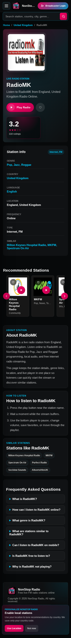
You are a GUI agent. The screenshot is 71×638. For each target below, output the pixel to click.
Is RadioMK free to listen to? (31, 555)
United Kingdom (23, 25)
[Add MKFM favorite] (38, 282)
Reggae (26, 164)
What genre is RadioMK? (28, 520)
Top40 (49, 303)
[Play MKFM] (46, 290)
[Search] (63, 16)
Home (6, 25)
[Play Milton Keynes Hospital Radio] (21, 290)
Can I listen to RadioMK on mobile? (35, 545)
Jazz (17, 164)
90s (61, 306)
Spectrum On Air (18, 248)
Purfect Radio (39, 462)
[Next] (64, 296)
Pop (9, 164)
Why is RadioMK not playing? (31, 566)
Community (15, 313)
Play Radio (23, 107)
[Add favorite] (40, 107)
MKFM (52, 245)
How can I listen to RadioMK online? (36, 509)
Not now (31, 628)
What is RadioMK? (24, 498)
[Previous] (6, 296)
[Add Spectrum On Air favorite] (63, 282)
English (12, 191)
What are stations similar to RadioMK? (28, 533)
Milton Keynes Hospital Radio (26, 245)
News (42, 303)
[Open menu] (6, 6)
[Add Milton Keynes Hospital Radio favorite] (13, 282)
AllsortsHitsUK (40, 470)
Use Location (14, 628)
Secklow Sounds (17, 470)
